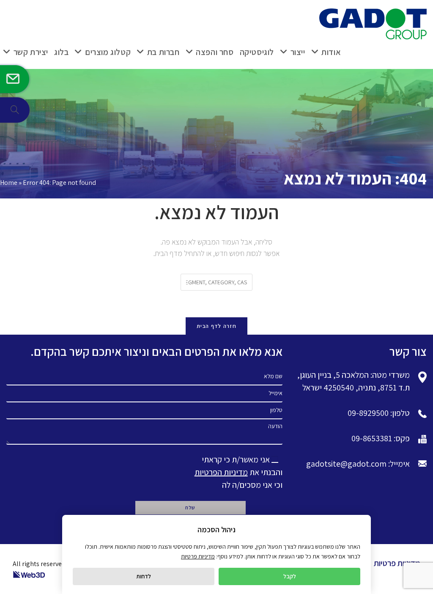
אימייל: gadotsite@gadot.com (358, 463)
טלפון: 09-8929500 (379, 412)
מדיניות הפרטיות (221, 472)
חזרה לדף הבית (216, 326)
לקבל (289, 576)
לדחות (143, 576)
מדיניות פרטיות (397, 563)
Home (8, 182)
